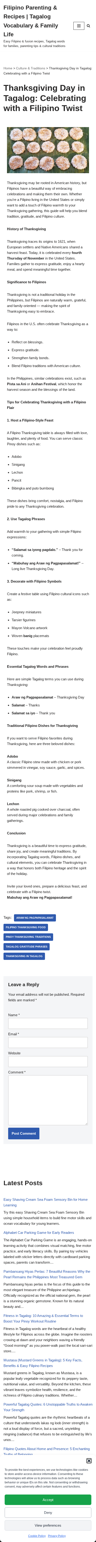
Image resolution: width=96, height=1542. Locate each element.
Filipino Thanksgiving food (26, 927)
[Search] (88, 25)
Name (14, 1015)
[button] (89, 1460)
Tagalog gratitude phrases (26, 946)
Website (14, 1053)
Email (13, 1034)
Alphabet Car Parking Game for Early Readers (38, 1233)
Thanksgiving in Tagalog (24, 956)
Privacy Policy (57, 1536)
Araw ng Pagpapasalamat (35, 917)
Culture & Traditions (30, 68)
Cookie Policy (37, 1536)
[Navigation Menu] (78, 26)
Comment (17, 1072)
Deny (48, 1513)
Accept (48, 1500)
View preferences (48, 1525)
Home (7, 68)
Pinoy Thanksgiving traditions (28, 936)
